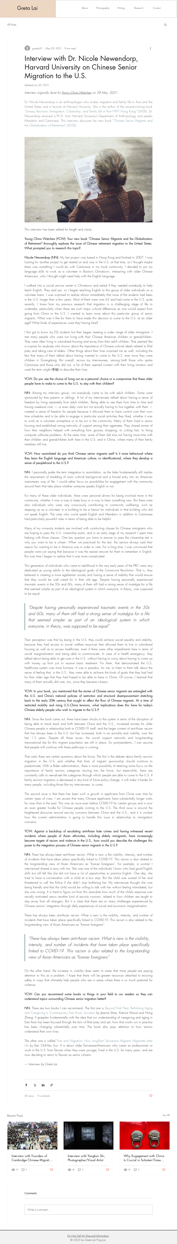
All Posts (11, 24)
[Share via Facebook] (26, 1085)
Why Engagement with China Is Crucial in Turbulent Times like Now (144, 1158)
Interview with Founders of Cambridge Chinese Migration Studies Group (32, 1158)
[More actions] (150, 48)
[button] (165, 24)
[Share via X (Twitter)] (34, 1085)
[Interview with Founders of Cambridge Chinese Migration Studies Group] (32, 1136)
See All (166, 1115)
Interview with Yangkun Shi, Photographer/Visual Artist (86, 1158)
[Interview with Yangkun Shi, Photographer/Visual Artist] (89, 1136)
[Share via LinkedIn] (43, 1085)
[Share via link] (51, 1085)
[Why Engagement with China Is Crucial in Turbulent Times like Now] (145, 1136)
